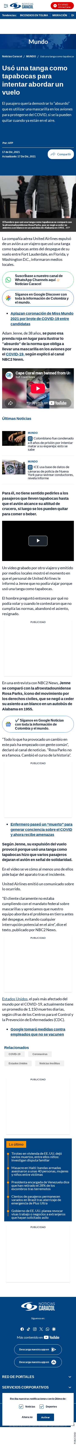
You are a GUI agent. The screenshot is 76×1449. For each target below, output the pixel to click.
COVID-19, (15, 354)
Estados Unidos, (15, 998)
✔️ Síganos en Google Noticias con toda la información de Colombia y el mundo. (39, 724)
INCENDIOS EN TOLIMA (34, 15)
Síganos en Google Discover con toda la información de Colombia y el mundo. (42, 298)
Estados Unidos (18, 1063)
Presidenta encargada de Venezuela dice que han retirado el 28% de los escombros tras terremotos (40, 1185)
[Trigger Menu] (6, 5)
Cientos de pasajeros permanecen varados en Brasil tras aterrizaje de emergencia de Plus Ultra (36, 1199)
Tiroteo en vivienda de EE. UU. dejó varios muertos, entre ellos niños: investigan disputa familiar (36, 1156)
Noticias (30, 1406)
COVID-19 (14, 1054)
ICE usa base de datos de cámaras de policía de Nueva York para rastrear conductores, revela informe (50, 472)
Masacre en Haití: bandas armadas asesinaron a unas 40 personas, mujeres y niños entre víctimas (39, 1171)
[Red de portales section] (70, 1377)
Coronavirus (40, 1054)
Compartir (61, 154)
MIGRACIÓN (59, 15)
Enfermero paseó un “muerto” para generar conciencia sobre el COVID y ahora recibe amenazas (41, 829)
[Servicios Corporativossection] (70, 1387)
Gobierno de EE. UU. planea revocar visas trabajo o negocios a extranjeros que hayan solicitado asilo (38, 1214)
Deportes (51, 1406)
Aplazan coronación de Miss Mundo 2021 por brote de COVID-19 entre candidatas (42, 318)
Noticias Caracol (12, 56)
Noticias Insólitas (49, 1063)
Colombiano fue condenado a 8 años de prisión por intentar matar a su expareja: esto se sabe (51, 443)
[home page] (38, 1306)
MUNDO (31, 56)
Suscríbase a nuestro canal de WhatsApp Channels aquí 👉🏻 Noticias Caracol (39, 280)
